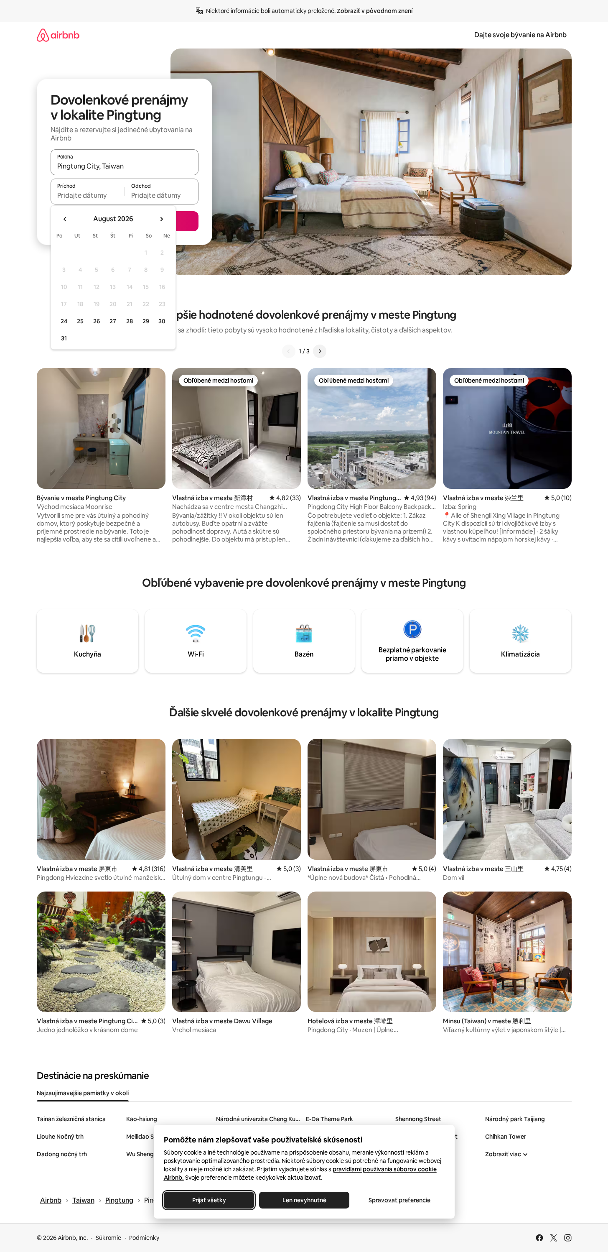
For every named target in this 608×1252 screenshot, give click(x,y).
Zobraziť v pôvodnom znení (374, 11)
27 (112, 321)
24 (64, 321)
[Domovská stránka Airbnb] (58, 35)
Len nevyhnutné (304, 1200)
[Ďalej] (319, 351)
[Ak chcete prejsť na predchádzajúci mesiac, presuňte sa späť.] (65, 219)
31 (64, 338)
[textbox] (87, 195)
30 (161, 321)
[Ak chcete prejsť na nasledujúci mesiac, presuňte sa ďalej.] (161, 219)
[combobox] (124, 166)
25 (80, 321)
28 (129, 321)
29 (145, 321)
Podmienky (144, 1238)
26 (96, 321)
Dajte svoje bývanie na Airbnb (520, 35)
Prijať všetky (209, 1200)
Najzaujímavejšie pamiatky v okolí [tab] (83, 1093)
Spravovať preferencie (399, 1200)
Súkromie (108, 1238)
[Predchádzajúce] (288, 351)
